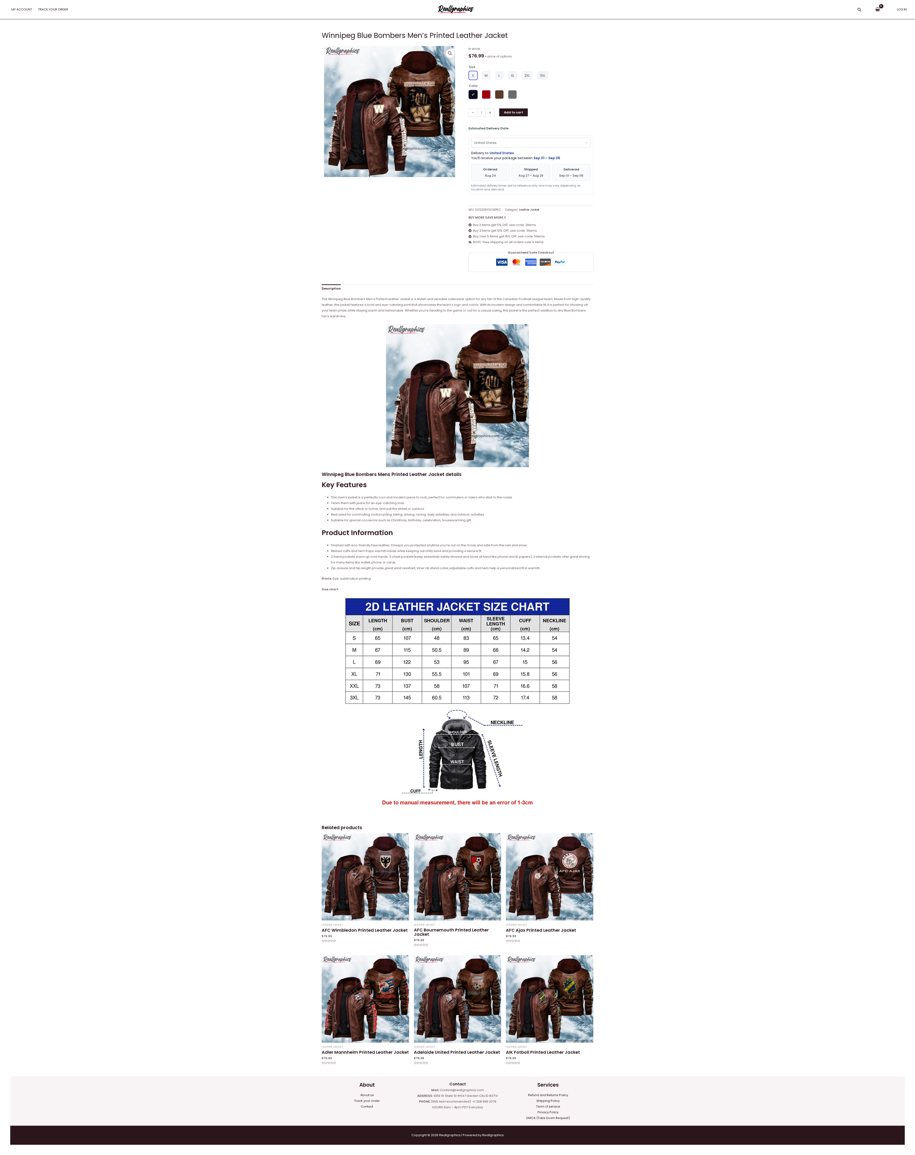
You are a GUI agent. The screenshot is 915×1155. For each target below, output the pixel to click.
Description (331, 288)
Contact (367, 1106)
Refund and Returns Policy (548, 1095)
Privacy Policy (548, 1112)
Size (472, 67)
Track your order (367, 1101)
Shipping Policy (548, 1101)
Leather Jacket (529, 210)
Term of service (548, 1106)
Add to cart (513, 112)
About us (367, 1095)
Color (473, 85)
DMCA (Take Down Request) (548, 1118)
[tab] (331, 288)
